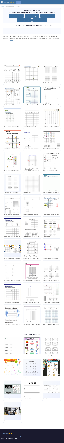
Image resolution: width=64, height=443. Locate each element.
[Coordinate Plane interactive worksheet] (51, 295)
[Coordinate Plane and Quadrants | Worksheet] (12, 317)
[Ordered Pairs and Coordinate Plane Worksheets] (12, 162)
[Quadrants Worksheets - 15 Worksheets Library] (32, 273)
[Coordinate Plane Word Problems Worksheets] (32, 296)
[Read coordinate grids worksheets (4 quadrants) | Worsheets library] (51, 185)
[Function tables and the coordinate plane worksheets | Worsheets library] (32, 98)
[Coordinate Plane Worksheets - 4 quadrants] (32, 76)
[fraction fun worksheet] (51, 367)
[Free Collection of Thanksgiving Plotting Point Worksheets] (12, 142)
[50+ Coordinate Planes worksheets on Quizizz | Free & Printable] (12, 274)
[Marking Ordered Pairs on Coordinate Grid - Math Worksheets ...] (12, 229)
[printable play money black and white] (51, 346)
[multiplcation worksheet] (32, 370)
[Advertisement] (32, 53)
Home (18, 2)
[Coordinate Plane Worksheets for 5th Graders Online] (12, 295)
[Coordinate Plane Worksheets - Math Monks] (12, 77)
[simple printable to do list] (32, 392)
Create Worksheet (16, 16)
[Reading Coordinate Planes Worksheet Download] (51, 141)
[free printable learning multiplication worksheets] (12, 348)
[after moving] (12, 411)
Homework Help (32, 16)
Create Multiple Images (24, 20)
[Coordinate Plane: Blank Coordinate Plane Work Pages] (51, 75)
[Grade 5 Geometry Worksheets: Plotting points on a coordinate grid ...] (12, 120)
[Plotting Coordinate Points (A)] (32, 120)
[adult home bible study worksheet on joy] (12, 389)
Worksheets (7, 433)
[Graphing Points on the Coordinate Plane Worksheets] (32, 142)
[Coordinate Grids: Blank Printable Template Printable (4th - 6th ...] (12, 183)
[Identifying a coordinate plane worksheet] (32, 229)
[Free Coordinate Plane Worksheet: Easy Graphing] (51, 98)
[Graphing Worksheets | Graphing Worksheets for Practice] (32, 163)
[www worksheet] (12, 371)
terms (11, 40)
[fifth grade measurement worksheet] (51, 389)
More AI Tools (39, 20)
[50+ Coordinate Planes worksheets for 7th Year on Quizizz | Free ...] (32, 208)
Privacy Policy (17, 436)
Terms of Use (6, 436)
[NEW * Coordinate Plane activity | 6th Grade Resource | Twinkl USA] (12, 249)
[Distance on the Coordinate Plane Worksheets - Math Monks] (51, 274)
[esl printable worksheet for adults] (32, 348)
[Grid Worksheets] (51, 229)
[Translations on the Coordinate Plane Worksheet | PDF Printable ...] (51, 121)
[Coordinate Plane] (32, 185)
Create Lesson (47, 16)
